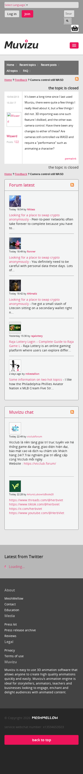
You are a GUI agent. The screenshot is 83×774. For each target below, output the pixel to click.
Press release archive (20, 630)
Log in (12, 14)
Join (27, 14)
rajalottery (37, 335)
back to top (41, 739)
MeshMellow (13, 598)
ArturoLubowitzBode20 (40, 494)
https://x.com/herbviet (25, 509)
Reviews (10, 636)
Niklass (31, 209)
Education (11, 610)
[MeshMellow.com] (44, 718)
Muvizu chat (21, 412)
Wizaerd (12, 136)
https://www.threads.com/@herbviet (36, 500)
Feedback (21, 80)
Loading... (16, 566)
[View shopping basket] (75, 27)
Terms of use (14, 656)
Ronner (31, 251)
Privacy (9, 650)
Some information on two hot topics (36, 379)
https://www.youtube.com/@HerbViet (36, 513)
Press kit (10, 624)
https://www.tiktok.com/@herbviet (34, 504)
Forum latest (22, 185)
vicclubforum (34, 436)
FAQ (25, 71)
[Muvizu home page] (21, 43)
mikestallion (32, 373)
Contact (10, 604)
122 (16, 142)
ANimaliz (32, 293)
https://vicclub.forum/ (40, 463)
